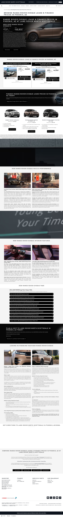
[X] (51, 498)
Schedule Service (41, 5)
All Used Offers (43, 461)
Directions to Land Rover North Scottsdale (16, 338)
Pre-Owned (42, 457)
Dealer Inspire (58, 505)
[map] (60, 498)
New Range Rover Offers (27, 461)
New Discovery (5, 481)
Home (9, 9)
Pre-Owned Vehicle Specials (6, 488)
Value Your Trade (56, 80)
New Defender (5, 482)
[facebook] (48, 498)
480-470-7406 (11, 78)
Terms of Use (12, 505)
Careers (50, 482)
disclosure (46, 82)
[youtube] (57, 498)
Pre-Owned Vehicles (16, 5)
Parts (33, 482)
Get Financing (20, 481)
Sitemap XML (5, 505)
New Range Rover (6, 480)
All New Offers (19, 461)
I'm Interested (24, 76)
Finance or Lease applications (39, 463)
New (10, 5)
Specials (23, 5)
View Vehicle (49, 80)
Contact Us (50, 481)
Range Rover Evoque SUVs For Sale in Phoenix (17, 101)
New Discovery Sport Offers (35, 461)
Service (34, 480)
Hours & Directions (46, 470)
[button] (1, 5)
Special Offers (16, 49)
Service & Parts (33, 5)
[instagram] (54, 498)
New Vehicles (5, 483)
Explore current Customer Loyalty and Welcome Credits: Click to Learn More (31, 513)
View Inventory (7, 49)
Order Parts (35, 483)
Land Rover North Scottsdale (54, 503)
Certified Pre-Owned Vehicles (7, 486)
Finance (27, 5)
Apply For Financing (36, 470)
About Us (48, 5)
